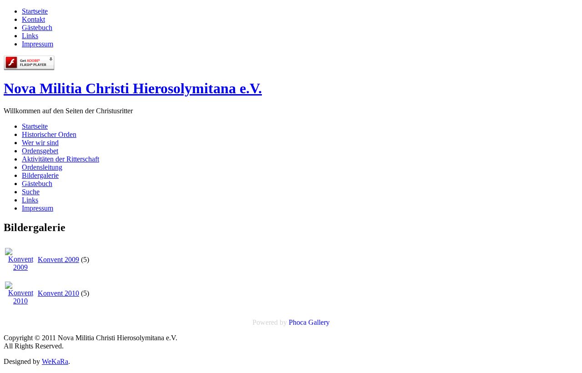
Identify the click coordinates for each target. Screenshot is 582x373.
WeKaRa (55, 361)
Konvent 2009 (58, 259)
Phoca (297, 322)
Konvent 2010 (58, 293)
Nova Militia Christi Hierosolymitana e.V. (133, 88)
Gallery (319, 322)
